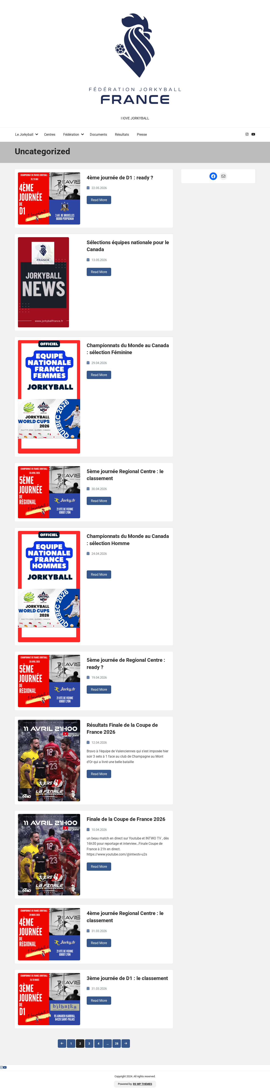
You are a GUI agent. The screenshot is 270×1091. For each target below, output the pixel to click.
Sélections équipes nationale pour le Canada (128, 246)
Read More (99, 200)
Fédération (71, 135)
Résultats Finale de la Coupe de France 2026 (122, 728)
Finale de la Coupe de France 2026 (126, 819)
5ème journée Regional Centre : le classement (125, 475)
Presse (142, 135)
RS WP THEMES (142, 1084)
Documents (98, 135)
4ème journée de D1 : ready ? (120, 178)
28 (116, 1043)
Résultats (122, 135)
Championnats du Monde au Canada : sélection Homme (128, 539)
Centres (49, 135)
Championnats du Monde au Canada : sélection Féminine (128, 349)
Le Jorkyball (24, 135)
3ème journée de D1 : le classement (127, 978)
